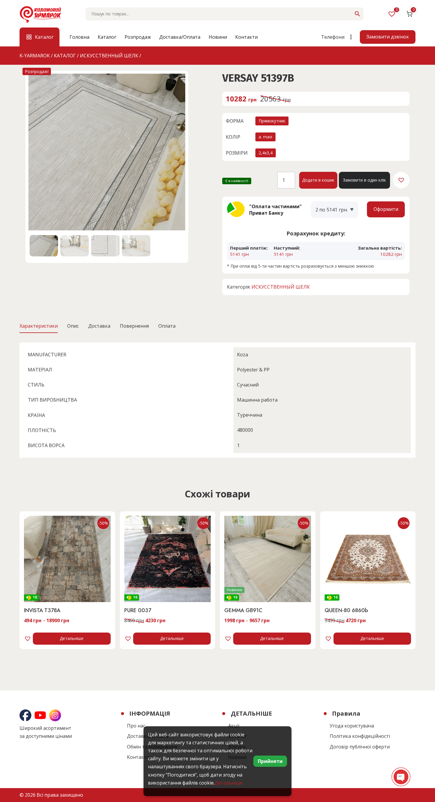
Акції (233, 725)
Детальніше (71, 638)
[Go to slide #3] (105, 245)
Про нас (136, 725)
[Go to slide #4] (136, 245)
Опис (73, 326)
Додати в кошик (318, 180)
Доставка (99, 326)
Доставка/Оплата (179, 37)
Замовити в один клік (364, 180)
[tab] (39, 326)
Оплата (166, 326)
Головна (79, 37)
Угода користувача (352, 725)
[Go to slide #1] (44, 245)
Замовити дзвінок (387, 36)
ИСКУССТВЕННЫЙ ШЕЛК (281, 287)
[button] (401, 180)
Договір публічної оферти (360, 746)
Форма (235, 121)
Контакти (246, 37)
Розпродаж (138, 37)
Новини (218, 37)
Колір (233, 137)
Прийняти (270, 761)
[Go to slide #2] (74, 245)
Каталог (107, 37)
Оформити (385, 209)
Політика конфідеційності (360, 736)
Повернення (134, 326)
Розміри (237, 153)
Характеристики (39, 326)
